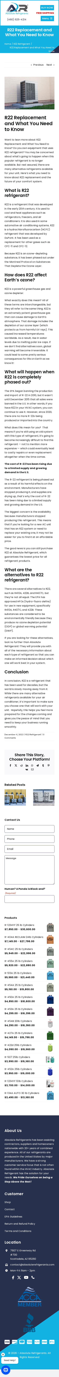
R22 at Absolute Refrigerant (21, 552)
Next (49, 65)
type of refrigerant (26, 436)
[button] (7, 797)
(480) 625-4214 (16, 19)
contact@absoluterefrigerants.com (32, 1264)
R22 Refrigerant (33, 734)
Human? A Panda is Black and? (25, 891)
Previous (38, 65)
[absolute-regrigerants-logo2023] (17, 3)
